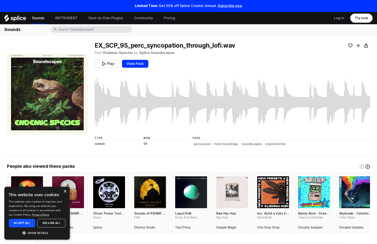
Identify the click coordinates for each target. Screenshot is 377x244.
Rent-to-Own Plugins (106, 18)
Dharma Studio (144, 228)
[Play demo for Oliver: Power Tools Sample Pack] (109, 192)
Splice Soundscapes (157, 53)
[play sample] (232, 102)
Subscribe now (230, 6)
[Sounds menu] (47, 18)
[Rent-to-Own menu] (126, 18)
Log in (339, 18)
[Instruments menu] (80, 18)
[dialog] (37, 213)
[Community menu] (156, 18)
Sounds (38, 18)
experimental (275, 144)
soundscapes (252, 144)
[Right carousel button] (367, 167)
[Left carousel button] (362, 167)
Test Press (183, 228)
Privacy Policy (40, 214)
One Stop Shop (268, 228)
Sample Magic (226, 228)
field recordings (226, 144)
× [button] (65, 191)
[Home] (15, 19)
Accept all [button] (22, 223)
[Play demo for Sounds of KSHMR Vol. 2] (150, 192)
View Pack (135, 64)
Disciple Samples (310, 228)
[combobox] (94, 29)
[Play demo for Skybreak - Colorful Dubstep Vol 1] (355, 192)
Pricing (169, 18)
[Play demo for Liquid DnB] (191, 192)
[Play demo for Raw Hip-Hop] (232, 192)
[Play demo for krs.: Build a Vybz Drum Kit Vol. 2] (273, 192)
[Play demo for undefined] (47, 94)
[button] (37, 232)
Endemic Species (118, 53)
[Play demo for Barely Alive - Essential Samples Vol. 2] (314, 192)
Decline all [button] (51, 223)
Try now (361, 18)
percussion (202, 144)
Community (143, 18)
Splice (97, 228)
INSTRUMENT (66, 18)
